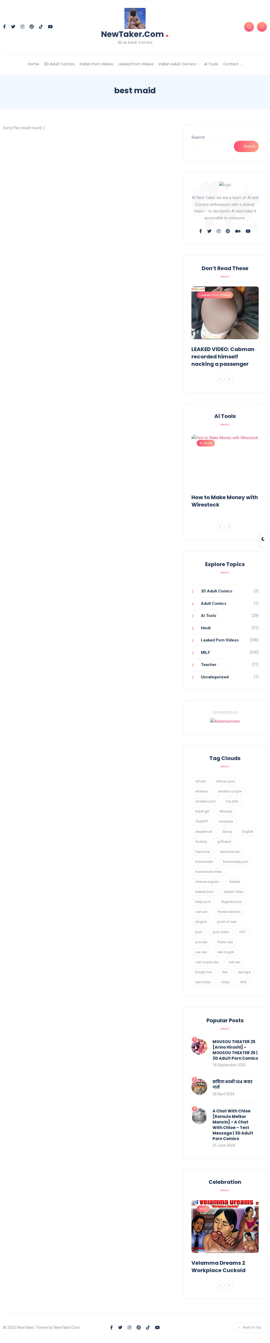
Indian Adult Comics (177, 64)
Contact (231, 64)
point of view (227, 922)
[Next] (229, 379)
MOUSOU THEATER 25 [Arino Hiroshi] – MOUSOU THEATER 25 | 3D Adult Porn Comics (235, 1050)
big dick (232, 801)
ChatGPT (201, 821)
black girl (202, 811)
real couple (225, 952)
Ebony (227, 832)
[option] (225, 328)
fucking (201, 842)
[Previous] (220, 379)
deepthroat (203, 832)
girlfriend (224, 842)
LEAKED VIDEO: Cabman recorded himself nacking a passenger (222, 357)
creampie (226, 821)
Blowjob (226, 811)
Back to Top (252, 1327)
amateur (201, 791)
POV (242, 932)
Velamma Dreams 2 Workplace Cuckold (218, 1266)
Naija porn (203, 902)
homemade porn (235, 862)
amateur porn (205, 801)
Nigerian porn (231, 902)
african (200, 781)
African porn (225, 781)
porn (198, 932)
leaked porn (204, 892)
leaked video (233, 892)
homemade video (208, 872)
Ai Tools (211, 64)
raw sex (201, 952)
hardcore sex (230, 852)
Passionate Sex (229, 912)
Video (225, 982)
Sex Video (203, 982)
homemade (204, 862)
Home (33, 64)
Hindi (206, 628)
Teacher (208, 664)
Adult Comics (213, 603)
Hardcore (202, 852)
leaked (234, 882)
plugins (201, 922)
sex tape (244, 972)
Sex (225, 972)
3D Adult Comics (59, 64)
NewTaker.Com (135, 33)
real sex (234, 962)
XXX (243, 982)
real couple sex (206, 962)
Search (198, 137)
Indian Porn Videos (96, 64)
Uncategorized (215, 677)
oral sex (201, 912)
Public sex (225, 942)
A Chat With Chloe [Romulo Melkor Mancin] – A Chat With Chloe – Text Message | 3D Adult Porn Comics (233, 1124)
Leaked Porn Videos (136, 64)
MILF (205, 652)
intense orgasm (207, 882)
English (247, 832)
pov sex (201, 942)
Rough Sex (203, 972)
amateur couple (230, 791)
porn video (221, 932)
